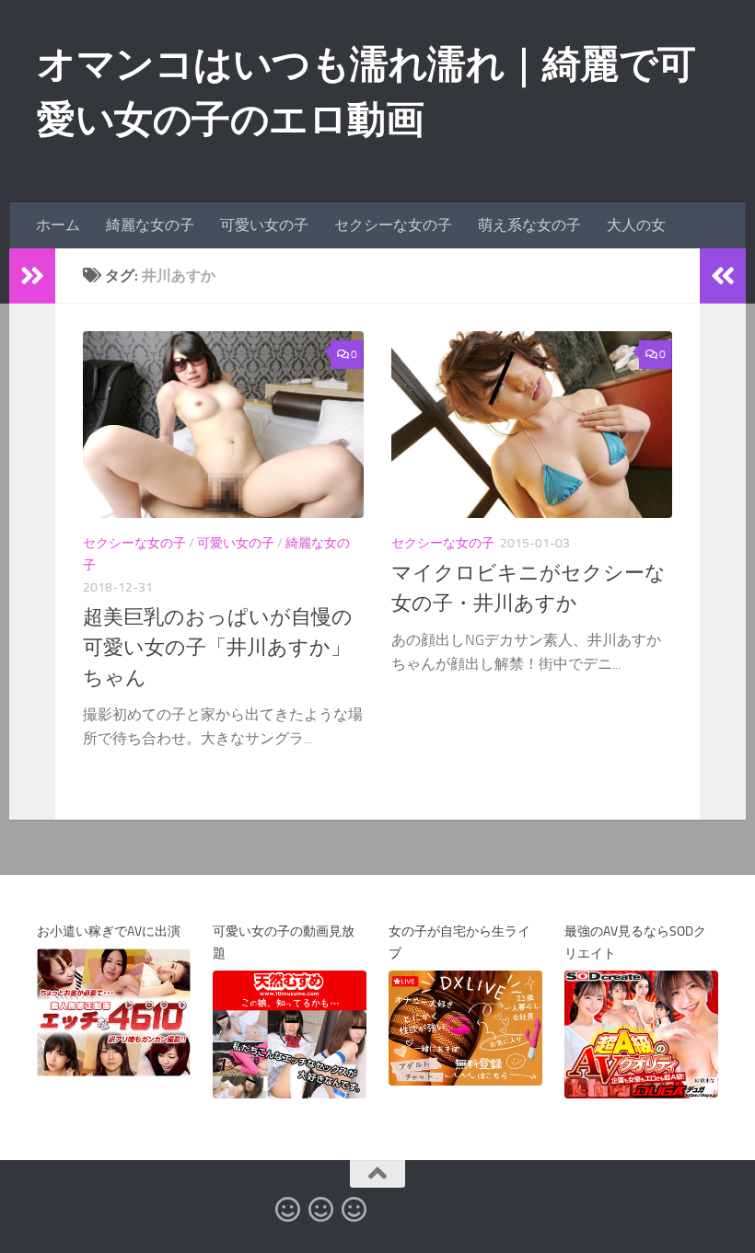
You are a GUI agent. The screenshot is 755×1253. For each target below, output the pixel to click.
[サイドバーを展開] (32, 276)
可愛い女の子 (264, 225)
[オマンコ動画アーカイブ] (353, 1210)
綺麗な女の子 (150, 225)
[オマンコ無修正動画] (287, 1210)
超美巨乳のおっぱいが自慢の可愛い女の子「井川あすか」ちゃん (218, 647)
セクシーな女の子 (393, 225)
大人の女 (636, 225)
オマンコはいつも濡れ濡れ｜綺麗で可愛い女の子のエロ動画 (366, 92)
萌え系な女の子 (529, 225)
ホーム (58, 225)
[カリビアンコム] (320, 1210)
